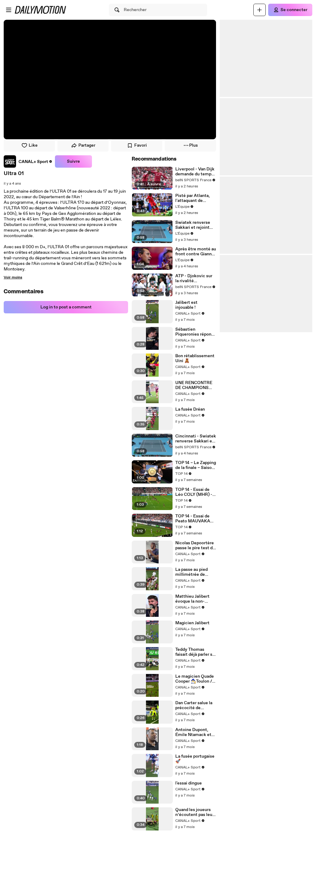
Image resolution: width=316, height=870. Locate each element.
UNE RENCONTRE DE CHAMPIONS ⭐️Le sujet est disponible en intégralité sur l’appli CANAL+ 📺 (193, 385)
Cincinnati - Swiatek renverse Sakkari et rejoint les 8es (195, 439)
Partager (86, 145)
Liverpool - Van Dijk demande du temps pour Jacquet (194, 172)
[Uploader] (259, 10)
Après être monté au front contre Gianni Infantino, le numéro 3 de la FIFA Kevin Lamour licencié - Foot (195, 252)
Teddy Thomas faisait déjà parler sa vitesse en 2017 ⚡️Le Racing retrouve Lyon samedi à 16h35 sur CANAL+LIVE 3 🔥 (194, 652)
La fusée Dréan (190, 409)
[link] (28, 161)
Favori (140, 145)
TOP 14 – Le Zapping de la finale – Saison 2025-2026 (195, 465)
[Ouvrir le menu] (9, 10)
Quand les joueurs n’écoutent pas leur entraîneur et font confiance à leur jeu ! (195, 812)
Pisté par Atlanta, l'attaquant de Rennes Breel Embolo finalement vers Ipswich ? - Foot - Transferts (194, 198)
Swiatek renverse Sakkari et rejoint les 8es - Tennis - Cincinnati (192, 225)
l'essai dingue (188, 783)
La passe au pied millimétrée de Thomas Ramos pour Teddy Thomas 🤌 (195, 572)
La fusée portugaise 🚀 (194, 759)
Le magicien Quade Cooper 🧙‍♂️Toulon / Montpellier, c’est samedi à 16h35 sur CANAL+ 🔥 (194, 679)
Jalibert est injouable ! (186, 305)
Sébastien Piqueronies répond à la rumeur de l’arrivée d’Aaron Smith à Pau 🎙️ (194, 332)
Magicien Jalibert (192, 623)
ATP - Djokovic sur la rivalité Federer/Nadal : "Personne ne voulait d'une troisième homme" (194, 278)
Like (33, 145)
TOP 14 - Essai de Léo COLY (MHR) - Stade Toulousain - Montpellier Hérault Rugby (194, 492)
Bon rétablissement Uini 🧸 (194, 358)
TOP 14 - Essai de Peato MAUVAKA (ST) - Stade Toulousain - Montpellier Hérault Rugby (194, 519)
